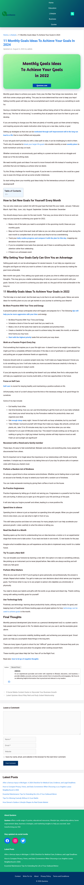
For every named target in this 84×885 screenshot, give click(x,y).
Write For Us (27, 876)
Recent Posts (15, 667)
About (36, 876)
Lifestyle (52, 14)
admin (17, 671)
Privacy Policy (46, 876)
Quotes (54, 24)
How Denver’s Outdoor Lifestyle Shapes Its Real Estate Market (25, 802)
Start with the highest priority (20, 337)
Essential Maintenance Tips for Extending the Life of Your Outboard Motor (30, 794)
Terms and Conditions (61, 876)
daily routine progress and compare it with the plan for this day (41, 238)
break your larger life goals (34, 144)
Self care (6, 386)
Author (6, 667)
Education (52, 8)
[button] (72, 13)
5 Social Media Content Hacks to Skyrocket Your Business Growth (31, 692)
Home (51, 3)
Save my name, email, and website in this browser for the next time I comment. (36, 757)
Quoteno (7, 820)
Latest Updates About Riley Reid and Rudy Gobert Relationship (30, 695)
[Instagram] (15, 841)
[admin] (9, 678)
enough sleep (17, 420)
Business (52, 19)
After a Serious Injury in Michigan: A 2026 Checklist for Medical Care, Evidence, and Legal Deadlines (39, 783)
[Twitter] (23, 841)
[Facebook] (9, 681)
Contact (18, 876)
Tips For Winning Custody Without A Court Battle (20, 798)
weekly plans (72, 144)
